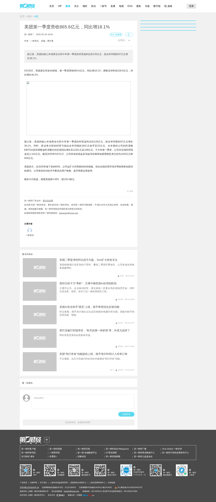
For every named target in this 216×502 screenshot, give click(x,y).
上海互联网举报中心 (97, 483)
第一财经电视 (56, 449)
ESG (130, 6)
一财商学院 (55, 452)
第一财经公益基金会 (143, 456)
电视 (121, 6)
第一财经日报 (84, 449)
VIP (60, 6)
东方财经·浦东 (27, 456)
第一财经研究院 (28, 452)
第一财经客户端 (28, 449)
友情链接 (111, 483)
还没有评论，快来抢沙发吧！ (78, 422)
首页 (51, 6)
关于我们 (43, 483)
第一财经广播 (140, 449)
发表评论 (126, 414)
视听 (85, 6)
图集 (138, 6)
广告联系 (23, 483)
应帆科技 (82, 456)
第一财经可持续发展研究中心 (175, 452)
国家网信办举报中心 (78, 483)
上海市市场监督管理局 (59, 483)
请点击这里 (48, 200)
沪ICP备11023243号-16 (29, 487)
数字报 (156, 6)
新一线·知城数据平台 (87, 452)
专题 (147, 6)
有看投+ (53, 456)
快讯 (93, 6)
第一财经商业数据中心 (144, 452)
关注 (76, 6)
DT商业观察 (111, 452)
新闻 (68, 6)
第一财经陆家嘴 (113, 456)
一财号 (103, 6)
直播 (112, 6)
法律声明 (33, 483)
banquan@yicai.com (68, 213)
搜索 (170, 6)
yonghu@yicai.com (71, 491)
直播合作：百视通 (75, 495)
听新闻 (118, 34)
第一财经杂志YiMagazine (117, 449)
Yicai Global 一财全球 (172, 449)
